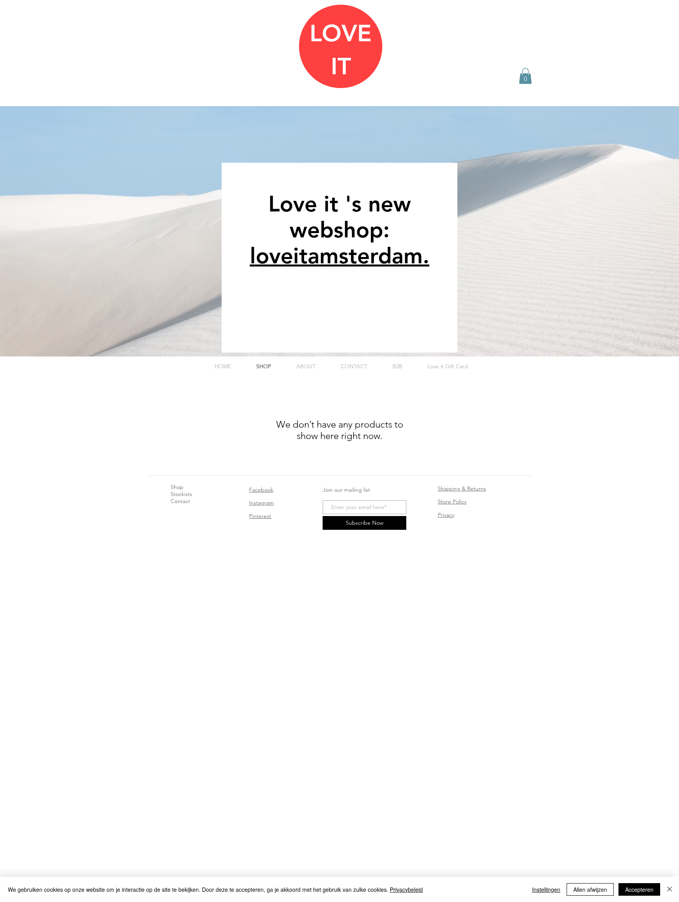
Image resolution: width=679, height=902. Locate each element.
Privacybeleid (406, 889)
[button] (525, 76)
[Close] (669, 889)
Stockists (181, 494)
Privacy (446, 514)
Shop (177, 486)
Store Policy (452, 501)
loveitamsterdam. (339, 256)
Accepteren (639, 889)
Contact (180, 501)
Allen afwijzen (590, 889)
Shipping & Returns (462, 488)
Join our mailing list (346, 489)
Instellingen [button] (546, 889)
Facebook (261, 489)
